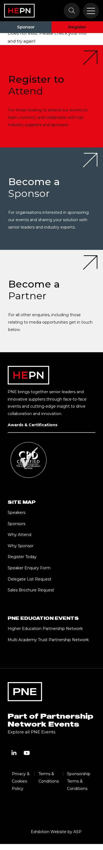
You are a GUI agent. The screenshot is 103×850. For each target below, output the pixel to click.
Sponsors (16, 523)
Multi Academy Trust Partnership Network (48, 639)
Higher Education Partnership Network (45, 628)
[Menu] (91, 11)
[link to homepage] (19, 10)
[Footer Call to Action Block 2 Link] (51, 198)
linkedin (14, 753)
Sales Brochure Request (31, 590)
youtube (26, 753)
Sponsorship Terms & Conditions (78, 781)
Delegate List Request (29, 579)
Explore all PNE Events (31, 732)
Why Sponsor (21, 545)
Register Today (22, 556)
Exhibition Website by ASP (56, 831)
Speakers (16, 512)
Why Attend (19, 534)
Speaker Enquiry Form (29, 567)
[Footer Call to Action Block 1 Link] (51, 96)
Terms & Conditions (48, 777)
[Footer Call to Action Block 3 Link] (51, 301)
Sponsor (26, 26)
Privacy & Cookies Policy (21, 781)
